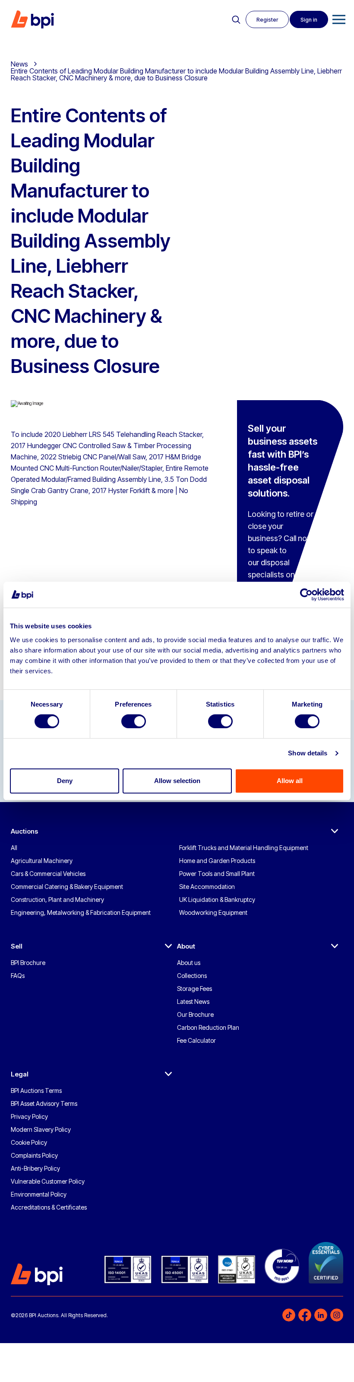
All (14, 847)
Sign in (308, 19)
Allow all (290, 780)
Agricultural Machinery (42, 860)
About (186, 946)
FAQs (18, 975)
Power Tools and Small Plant (217, 873)
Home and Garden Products (217, 860)
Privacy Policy (29, 1116)
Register (267, 19)
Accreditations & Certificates (49, 1207)
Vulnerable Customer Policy (48, 1181)
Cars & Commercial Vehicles (48, 873)
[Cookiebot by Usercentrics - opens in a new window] (306, 594)
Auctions (24, 831)
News (19, 64)
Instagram (336, 1315)
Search (236, 20)
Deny (65, 780)
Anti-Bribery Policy (35, 1168)
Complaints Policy (34, 1155)
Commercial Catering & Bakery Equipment (67, 886)
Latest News (193, 1001)
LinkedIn (320, 1315)
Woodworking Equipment (213, 912)
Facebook (304, 1315)
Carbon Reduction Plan (208, 1027)
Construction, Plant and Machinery (57, 899)
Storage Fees (194, 988)
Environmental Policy (38, 1194)
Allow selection (177, 780)
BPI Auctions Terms (36, 1090)
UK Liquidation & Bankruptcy (217, 899)
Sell (16, 946)
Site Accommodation (207, 886)
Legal (19, 1074)
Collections (192, 975)
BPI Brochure (28, 962)
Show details (307, 753)
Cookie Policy (29, 1142)
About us (188, 962)
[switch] (133, 721)
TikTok (288, 1315)
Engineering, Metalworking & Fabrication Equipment (81, 912)
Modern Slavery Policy (41, 1129)
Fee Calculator (196, 1040)
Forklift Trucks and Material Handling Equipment (243, 847)
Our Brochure (195, 1014)
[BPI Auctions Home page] (32, 19)
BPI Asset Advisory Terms (44, 1103)
